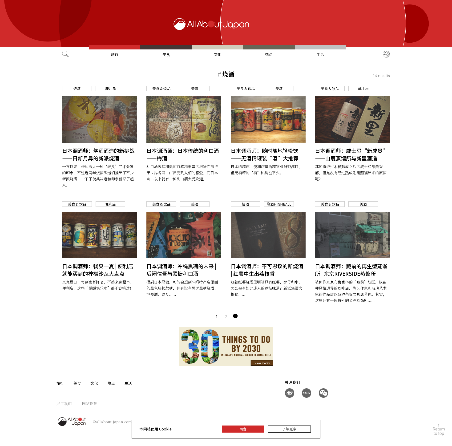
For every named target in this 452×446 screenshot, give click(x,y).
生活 (320, 54)
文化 (217, 54)
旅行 (114, 54)
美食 (166, 54)
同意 (242, 428)
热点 (269, 54)
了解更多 (289, 428)
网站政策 (89, 403)
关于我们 (64, 403)
